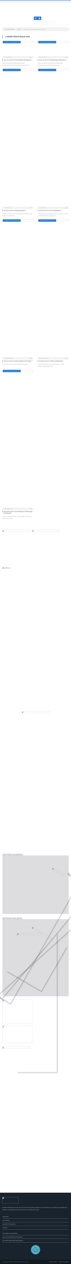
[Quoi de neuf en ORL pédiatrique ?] (53, 138)
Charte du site (53, 1262)
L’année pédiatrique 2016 (12, 42)
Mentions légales (64, 1262)
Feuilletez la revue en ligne (43, 22)
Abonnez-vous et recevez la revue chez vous (50, 24)
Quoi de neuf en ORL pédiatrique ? (50, 210)
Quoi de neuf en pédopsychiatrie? (14, 210)
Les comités (6, 1220)
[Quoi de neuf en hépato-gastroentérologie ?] (17, 288)
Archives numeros (12, 854)
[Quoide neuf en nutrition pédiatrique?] (53, 288)
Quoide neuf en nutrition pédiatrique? (51, 361)
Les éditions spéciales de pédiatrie (12, 1240)
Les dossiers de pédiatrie (9, 1233)
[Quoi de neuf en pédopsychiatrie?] (17, 138)
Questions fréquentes (8, 1224)
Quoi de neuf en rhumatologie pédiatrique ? (18, 60)
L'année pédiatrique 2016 (47, 220)
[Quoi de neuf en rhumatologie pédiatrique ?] (17, 49)
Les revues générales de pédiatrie (12, 1237)
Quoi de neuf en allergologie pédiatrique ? (53, 60)
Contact (4, 1227)
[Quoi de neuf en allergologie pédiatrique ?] (53, 49)
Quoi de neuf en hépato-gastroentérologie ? (18, 361)
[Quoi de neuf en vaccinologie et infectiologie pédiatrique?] (17, 439)
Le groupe (5, 1216)
